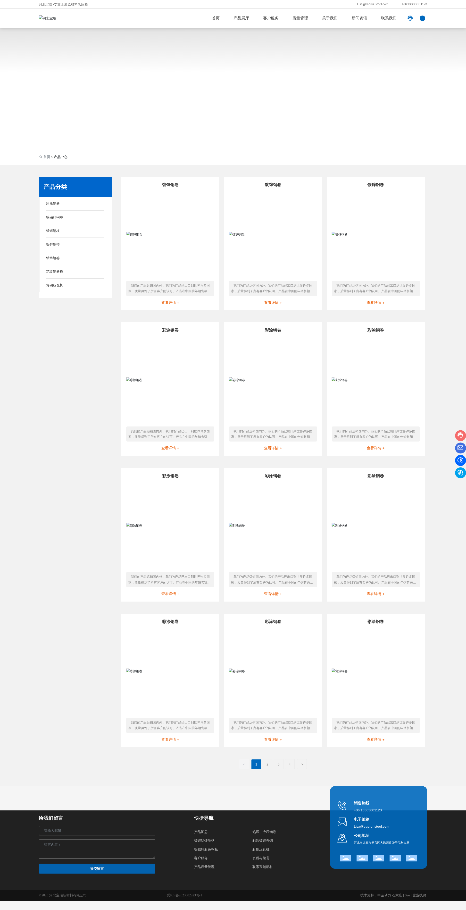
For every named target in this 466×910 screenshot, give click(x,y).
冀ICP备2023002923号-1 (184, 895)
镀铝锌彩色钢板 (206, 849)
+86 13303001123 (414, 4)
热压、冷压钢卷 (264, 832)
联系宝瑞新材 (262, 867)
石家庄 (397, 895)
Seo (407, 895)
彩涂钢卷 (170, 330)
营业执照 (419, 895)
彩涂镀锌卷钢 (262, 840)
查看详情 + (170, 302)
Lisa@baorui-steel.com (372, 4)
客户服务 (201, 858)
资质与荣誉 (260, 858)
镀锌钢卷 (170, 184)
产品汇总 (201, 832)
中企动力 (384, 895)
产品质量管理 (204, 867)
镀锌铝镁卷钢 (204, 840)
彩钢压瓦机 (260, 849)
